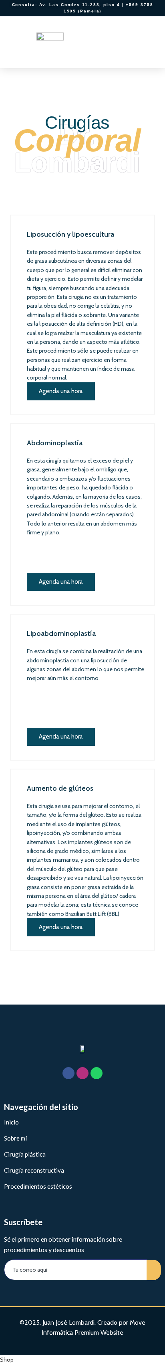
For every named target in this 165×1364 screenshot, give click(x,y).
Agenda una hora (61, 391)
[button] (149, 42)
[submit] (154, 1270)
